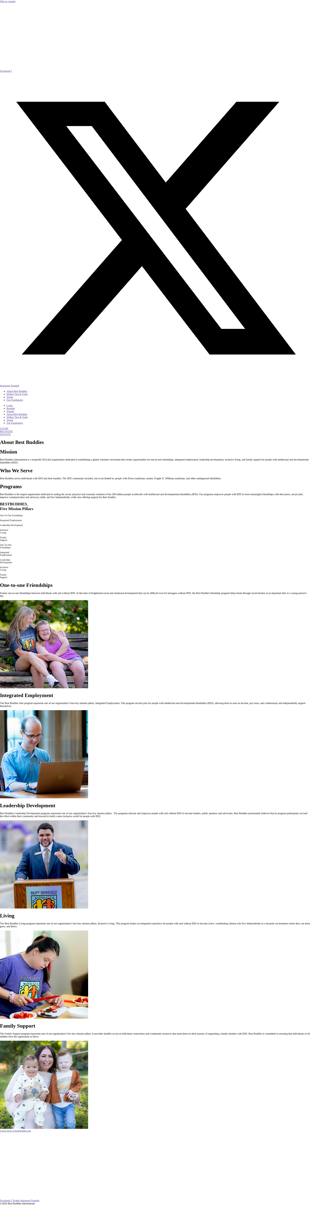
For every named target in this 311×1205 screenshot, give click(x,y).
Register (10, 408)
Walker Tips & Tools (17, 394)
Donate (10, 411)
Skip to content (7, 1)
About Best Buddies (16, 391)
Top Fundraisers (14, 400)
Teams (9, 397)
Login (9, 405)
